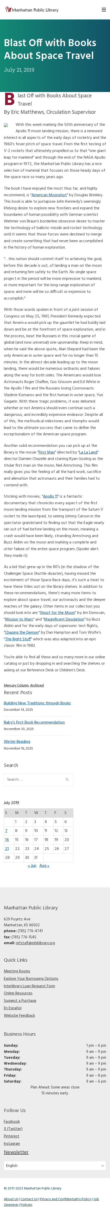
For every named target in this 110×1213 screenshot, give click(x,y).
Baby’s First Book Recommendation (34, 722)
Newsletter (16, 1152)
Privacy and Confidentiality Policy (65, 1199)
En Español (12, 1008)
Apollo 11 (50, 496)
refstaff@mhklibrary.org (35, 943)
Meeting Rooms (17, 971)
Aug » (44, 865)
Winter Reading (17, 741)
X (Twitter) (13, 1129)
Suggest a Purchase (20, 1001)
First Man (47, 452)
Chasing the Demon (22, 632)
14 (7, 840)
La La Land (88, 452)
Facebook (12, 1122)
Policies (26, 1205)
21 (7, 849)
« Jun (32, 865)
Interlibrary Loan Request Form (29, 986)
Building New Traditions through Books (37, 703)
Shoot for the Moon (57, 613)
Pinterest (11, 1136)
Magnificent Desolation (64, 619)
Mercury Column (16, 685)
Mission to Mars (19, 619)
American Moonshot (49, 195)
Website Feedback (19, 1016)
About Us (11, 1199)
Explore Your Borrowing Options (31, 979)
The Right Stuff (18, 639)
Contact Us (29, 1199)
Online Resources (18, 993)
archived (37, 685)
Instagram (12, 1144)
